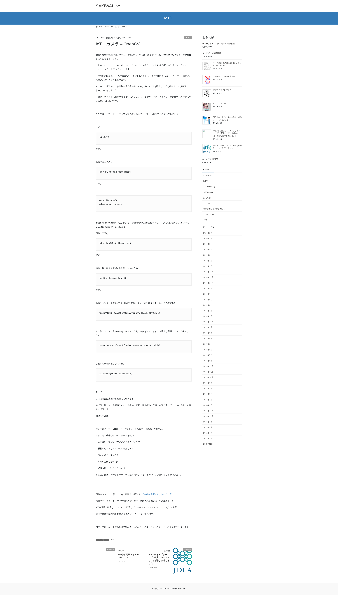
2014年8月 (207, 394)
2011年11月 (208, 444)
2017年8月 (207, 333)
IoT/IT (188, 38)
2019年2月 (207, 261)
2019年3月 (207, 255)
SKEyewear (208, 192)
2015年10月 (208, 377)
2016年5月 (207, 361)
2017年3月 (207, 344)
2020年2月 (207, 233)
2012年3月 (207, 438)
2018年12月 (208, 272)
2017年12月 (208, 322)
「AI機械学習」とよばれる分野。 (158, 494)
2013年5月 (207, 427)
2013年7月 (207, 422)
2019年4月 (207, 249)
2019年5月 (207, 244)
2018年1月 (207, 316)
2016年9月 (207, 350)
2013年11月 (208, 416)
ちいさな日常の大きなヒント (215, 209)
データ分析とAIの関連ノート (225, 76)
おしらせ (207, 198)
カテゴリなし (208, 203)
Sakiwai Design (209, 186)
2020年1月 (207, 238)
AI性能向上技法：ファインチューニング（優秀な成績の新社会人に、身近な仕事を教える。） (227, 133)
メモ (205, 220)
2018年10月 (208, 283)
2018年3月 (207, 305)
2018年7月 (207, 294)
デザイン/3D (208, 214)
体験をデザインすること (223, 90)
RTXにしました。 (220, 103)
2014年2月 (207, 405)
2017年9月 (207, 327)
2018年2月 (207, 311)
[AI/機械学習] (105, 555)
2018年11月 (208, 277)
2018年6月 (207, 299)
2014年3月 (207, 400)
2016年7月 (207, 355)
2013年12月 (208, 411)
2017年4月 (207, 338)
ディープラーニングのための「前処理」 (219, 44)
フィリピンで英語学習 (211, 53)
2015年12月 (208, 366)
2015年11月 (208, 372)
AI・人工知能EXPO (210, 159)
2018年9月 (207, 288)
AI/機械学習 (208, 175)
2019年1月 (207, 266)
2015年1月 (207, 388)
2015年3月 (207, 383)
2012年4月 (207, 433)
